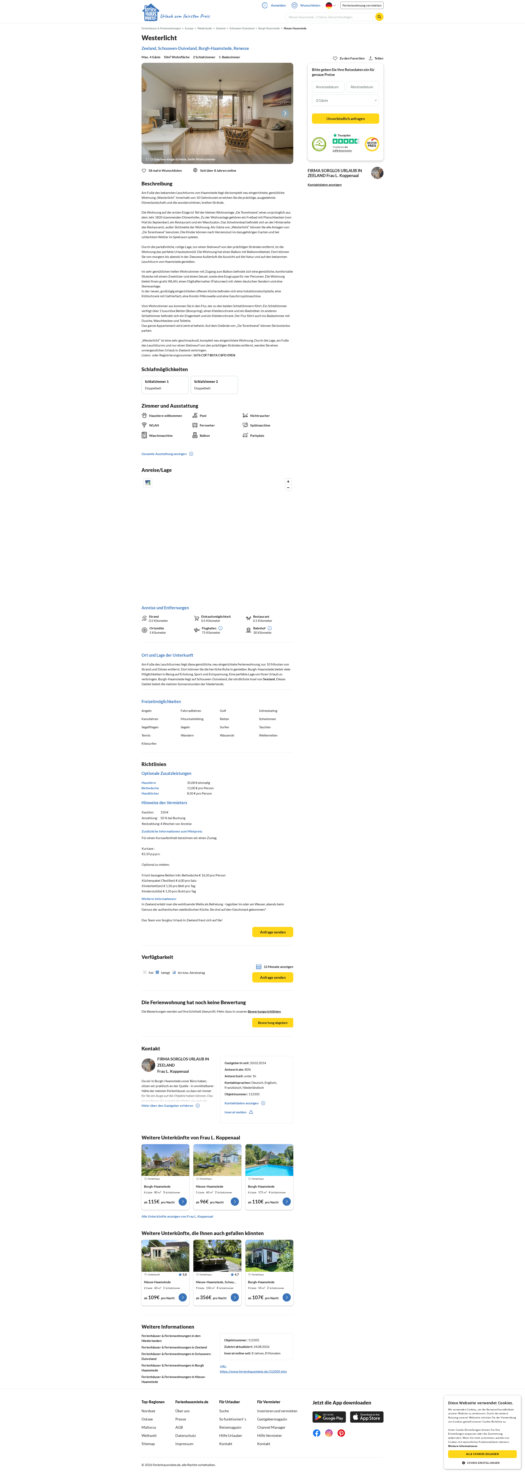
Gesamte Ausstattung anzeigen (164, 454)
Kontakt (225, 1443)
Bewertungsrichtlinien (264, 1011)
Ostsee (147, 1419)
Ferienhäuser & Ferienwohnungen (161, 28)
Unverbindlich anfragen (345, 118)
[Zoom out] (288, 488)
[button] (482, 1463)
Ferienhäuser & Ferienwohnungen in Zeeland (174, 1347)
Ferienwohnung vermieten (361, 5)
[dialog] (482, 1432)
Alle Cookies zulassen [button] (482, 1454)
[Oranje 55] (269, 1256)
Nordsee (148, 1411)
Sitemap (148, 1443)
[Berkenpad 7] (217, 1160)
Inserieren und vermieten (277, 1411)
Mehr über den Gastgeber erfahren (167, 1105)
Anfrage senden (273, 932)
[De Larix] (165, 1160)
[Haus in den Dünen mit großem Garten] (217, 1256)
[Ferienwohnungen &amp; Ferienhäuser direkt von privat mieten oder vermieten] (176, 16)
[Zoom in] (288, 482)
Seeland (269, 679)
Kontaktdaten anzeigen (325, 184)
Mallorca (149, 1427)
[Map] (217, 538)
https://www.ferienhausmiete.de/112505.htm (253, 1371)
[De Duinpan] (165, 1256)
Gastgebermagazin (272, 1419)
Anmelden (278, 5)
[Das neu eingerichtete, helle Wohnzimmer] (217, 113)
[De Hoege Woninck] (269, 1160)
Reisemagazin (230, 1427)
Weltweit (149, 1435)
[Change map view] (148, 483)
